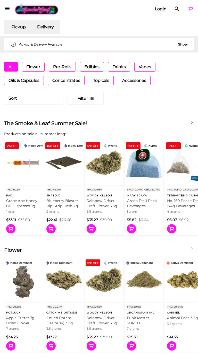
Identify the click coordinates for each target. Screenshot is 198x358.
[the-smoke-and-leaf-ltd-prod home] (36, 9)
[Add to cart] (10, 228)
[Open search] (177, 9)
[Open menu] (7, 8)
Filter (82, 98)
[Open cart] (189, 9)
